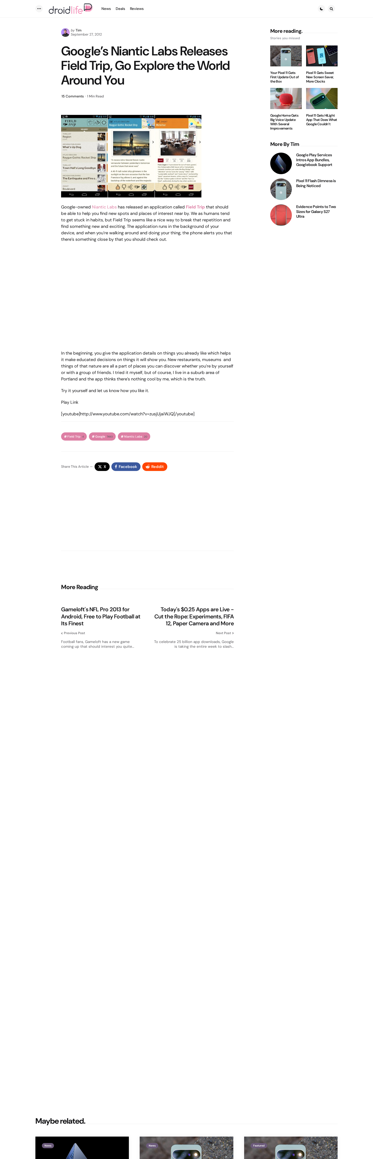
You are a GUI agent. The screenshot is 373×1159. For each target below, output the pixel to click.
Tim (79, 30)
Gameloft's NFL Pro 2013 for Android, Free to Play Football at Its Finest (101, 616)
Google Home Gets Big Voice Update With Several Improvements (284, 122)
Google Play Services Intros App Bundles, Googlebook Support (314, 160)
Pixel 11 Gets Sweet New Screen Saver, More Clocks (320, 77)
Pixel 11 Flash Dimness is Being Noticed (316, 183)
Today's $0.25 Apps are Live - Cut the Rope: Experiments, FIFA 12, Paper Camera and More (194, 616)
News (47, 1145)
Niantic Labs (104, 207)
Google (104, 437)
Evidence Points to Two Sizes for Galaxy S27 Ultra (316, 211)
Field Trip (75, 437)
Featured (259, 1145)
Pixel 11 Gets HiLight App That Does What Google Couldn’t (321, 119)
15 (73, 96)
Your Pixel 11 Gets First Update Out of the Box (284, 77)
